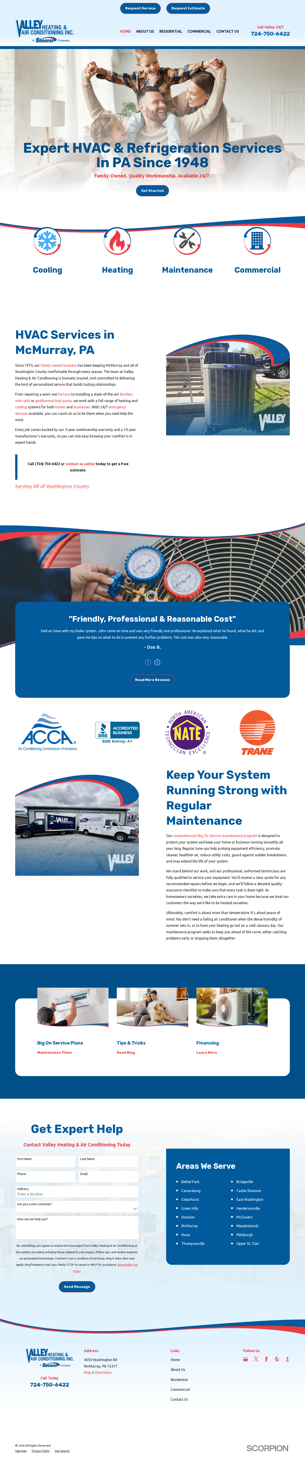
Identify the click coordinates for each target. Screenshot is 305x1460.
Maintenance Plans (54, 1052)
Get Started (152, 190)
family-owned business (59, 365)
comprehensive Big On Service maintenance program (215, 836)
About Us (178, 1370)
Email (84, 1174)
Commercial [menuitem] (199, 31)
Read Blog (126, 1052)
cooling (21, 407)
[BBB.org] (287, 1359)
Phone (21, 1174)
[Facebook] (266, 1359)
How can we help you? (32, 1219)
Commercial (180, 1389)
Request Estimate (188, 8)
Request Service (140, 8)
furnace (64, 394)
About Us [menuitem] (145, 31)
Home (175, 1360)
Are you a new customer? (34, 1204)
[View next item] (157, 662)
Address (23, 1189)
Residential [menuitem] (170, 31)
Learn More (206, 1052)
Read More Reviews (152, 680)
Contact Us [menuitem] (227, 31)
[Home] (44, 31)
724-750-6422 (270, 34)
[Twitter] (256, 1359)
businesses (81, 407)
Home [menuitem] (125, 31)
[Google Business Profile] (245, 1359)
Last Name (87, 1159)
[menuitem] (21, 1451)
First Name (24, 1159)
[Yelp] (276, 1359)
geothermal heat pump (53, 401)
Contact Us (179, 1399)
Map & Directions (97, 1372)
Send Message (77, 1286)
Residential (179, 1380)
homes (61, 407)
